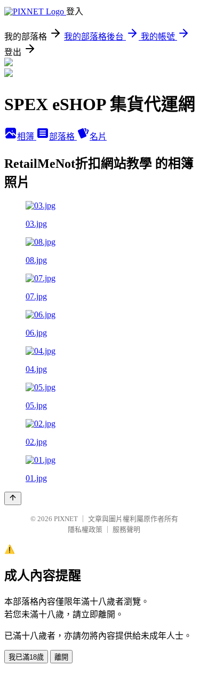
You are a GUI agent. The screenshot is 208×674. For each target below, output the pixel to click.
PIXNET (66, 519)
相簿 (26, 136)
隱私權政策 (85, 529)
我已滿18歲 (26, 657)
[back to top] (12, 498)
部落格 (63, 136)
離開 (61, 657)
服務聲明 (126, 529)
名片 (98, 136)
